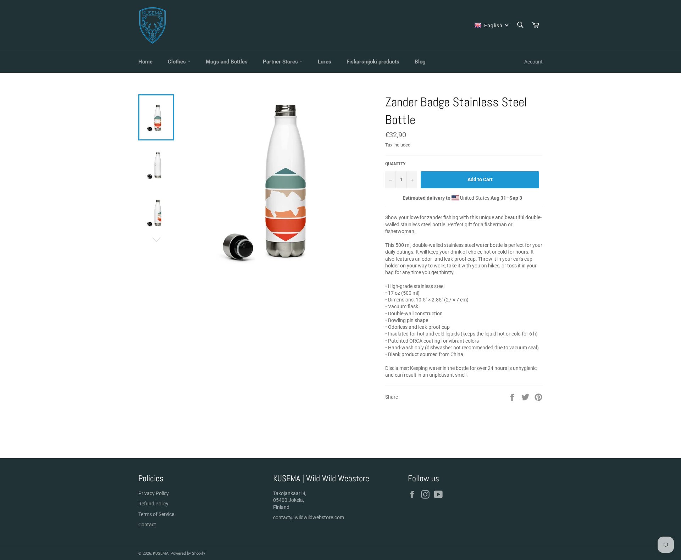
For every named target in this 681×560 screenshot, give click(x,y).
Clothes (177, 62)
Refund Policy (153, 503)
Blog (420, 62)
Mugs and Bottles (227, 62)
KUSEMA (160, 553)
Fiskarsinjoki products (373, 62)
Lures (324, 62)
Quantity (395, 163)
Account (533, 62)
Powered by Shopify (188, 553)
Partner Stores (281, 62)
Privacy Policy (153, 493)
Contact (147, 524)
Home (145, 62)
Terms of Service (156, 514)
